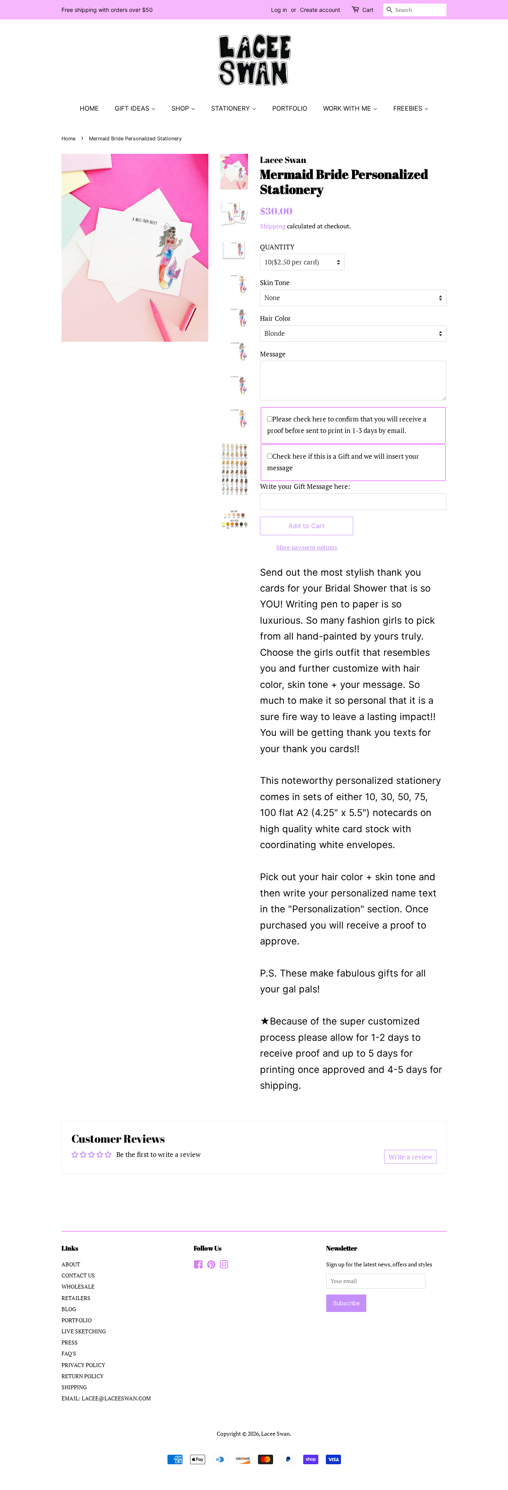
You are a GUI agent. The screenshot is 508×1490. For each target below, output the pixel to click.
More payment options (306, 547)
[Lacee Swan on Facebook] (198, 1266)
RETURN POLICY (83, 1376)
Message (273, 353)
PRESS (70, 1342)
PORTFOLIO (289, 108)
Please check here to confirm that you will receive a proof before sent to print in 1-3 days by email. (347, 424)
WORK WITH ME (348, 108)
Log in (279, 9)
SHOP (181, 108)
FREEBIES (408, 108)
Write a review (410, 1156)
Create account (320, 9)
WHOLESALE (78, 1286)
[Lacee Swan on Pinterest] (211, 1266)
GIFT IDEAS (133, 108)
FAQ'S (69, 1353)
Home (68, 139)
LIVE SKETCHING (84, 1331)
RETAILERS (76, 1298)
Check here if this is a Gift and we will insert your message (343, 462)
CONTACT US (78, 1275)
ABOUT (71, 1264)
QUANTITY (277, 246)
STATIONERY (231, 108)
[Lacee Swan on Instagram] (223, 1266)
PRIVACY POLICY (83, 1365)
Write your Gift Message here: (305, 486)
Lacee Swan (275, 1433)
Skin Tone (275, 282)
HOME (89, 108)
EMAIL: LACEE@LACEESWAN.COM (106, 1398)
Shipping (272, 226)
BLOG (69, 1309)
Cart (367, 9)
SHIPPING (74, 1387)
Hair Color (275, 318)
